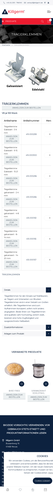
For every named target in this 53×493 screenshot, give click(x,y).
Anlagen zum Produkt (14, 334)
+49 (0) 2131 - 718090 (14, 3)
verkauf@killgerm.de (35, 3)
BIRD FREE (14, 391)
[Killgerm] (13, 11)
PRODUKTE (10, 21)
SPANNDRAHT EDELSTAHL (39, 392)
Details (7, 290)
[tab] (26, 290)
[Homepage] (32, 490)
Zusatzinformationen (13, 327)
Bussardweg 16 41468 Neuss (13, 443)
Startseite (6, 45)
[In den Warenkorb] (21, 383)
